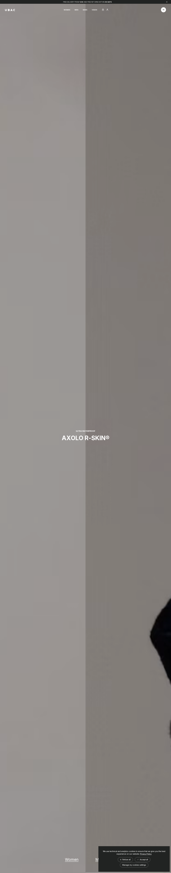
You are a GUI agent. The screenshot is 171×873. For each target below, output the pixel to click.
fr (163, 10)
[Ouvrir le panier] (103, 10)
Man (76, 10)
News (85, 10)
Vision (94, 10)
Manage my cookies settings (134, 865)
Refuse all (126, 859)
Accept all (143, 859)
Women (71, 859)
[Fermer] (167, 2)
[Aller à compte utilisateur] (107, 10)
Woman (67, 10)
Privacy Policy (146, 854)
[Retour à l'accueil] (10, 10)
